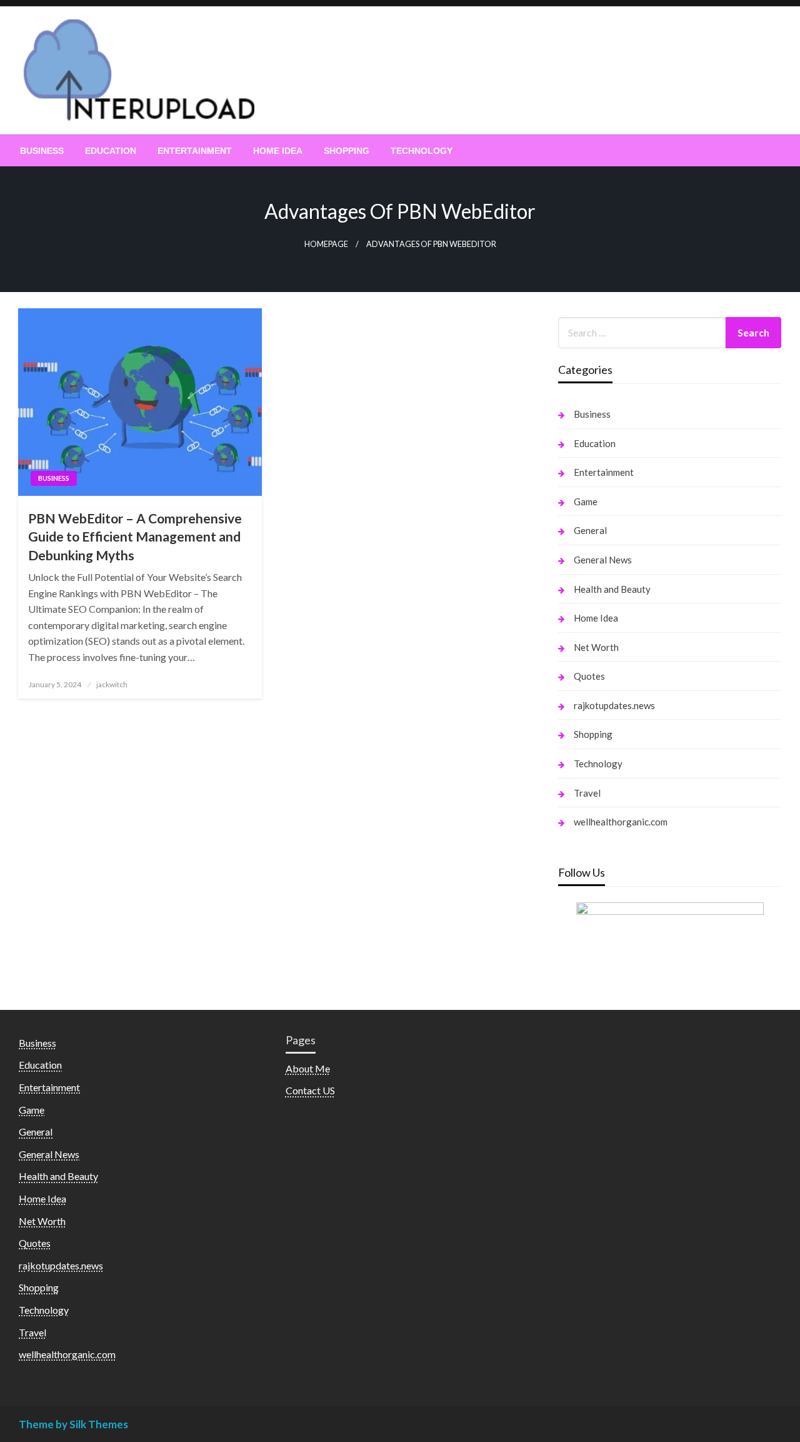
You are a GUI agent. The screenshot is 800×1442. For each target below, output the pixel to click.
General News (603, 559)
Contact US (310, 1090)
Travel (587, 793)
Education (110, 151)
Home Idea (277, 151)
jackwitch (112, 684)
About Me (308, 1068)
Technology (421, 151)
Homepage (326, 244)
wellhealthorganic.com (621, 821)
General (590, 530)
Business (42, 151)
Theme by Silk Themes (73, 1424)
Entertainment (195, 151)
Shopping (346, 151)
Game (586, 501)
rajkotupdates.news (614, 705)
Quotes (589, 676)
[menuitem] (41, 150)
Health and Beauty (612, 589)
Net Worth (596, 647)
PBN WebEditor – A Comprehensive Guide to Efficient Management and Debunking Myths (135, 536)
